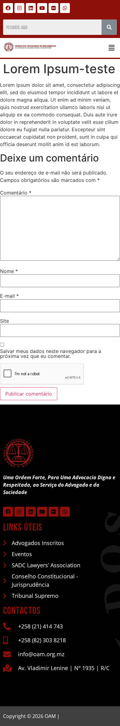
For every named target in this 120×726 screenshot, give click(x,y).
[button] (111, 47)
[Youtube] (42, 8)
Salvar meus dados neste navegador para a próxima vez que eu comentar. (50, 354)
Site (4, 320)
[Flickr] (53, 8)
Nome (9, 271)
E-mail (9, 295)
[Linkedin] (31, 8)
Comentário (15, 192)
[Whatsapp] (65, 8)
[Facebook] (8, 8)
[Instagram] (19, 8)
